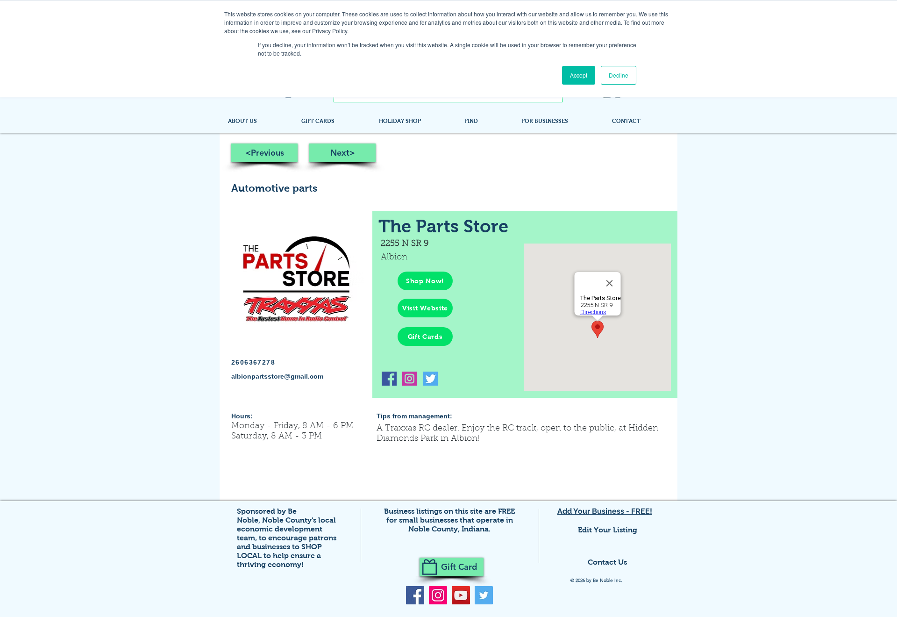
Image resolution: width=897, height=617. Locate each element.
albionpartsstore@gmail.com (277, 376)
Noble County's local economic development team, (286, 529)
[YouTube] (461, 595)
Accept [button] (578, 75)
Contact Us (607, 562)
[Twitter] (484, 595)
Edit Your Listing (607, 530)
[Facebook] (415, 595)
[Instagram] (438, 595)
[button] (486, 121)
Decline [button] (618, 75)
